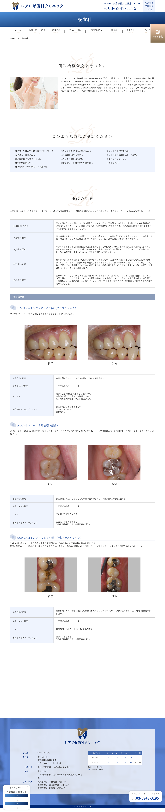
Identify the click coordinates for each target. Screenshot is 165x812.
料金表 (114, 31)
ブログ (147, 31)
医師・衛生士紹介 (37, 31)
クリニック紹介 (75, 31)
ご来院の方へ (96, 31)
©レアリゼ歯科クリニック (82, 806)
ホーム (18, 31)
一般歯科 (24, 38)
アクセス (131, 31)
